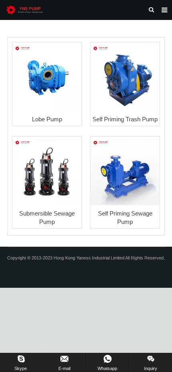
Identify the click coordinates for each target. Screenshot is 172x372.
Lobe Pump (47, 119)
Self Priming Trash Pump (125, 119)
